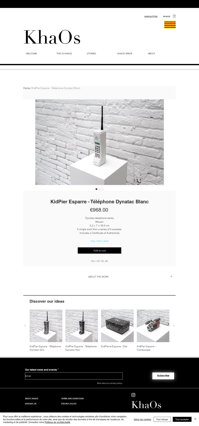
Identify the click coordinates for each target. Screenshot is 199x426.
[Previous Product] (25, 326)
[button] (174, 16)
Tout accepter (182, 419)
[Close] (195, 419)
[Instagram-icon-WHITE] (133, 395)
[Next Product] (174, 326)
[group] (99, 330)
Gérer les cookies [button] (142, 419)
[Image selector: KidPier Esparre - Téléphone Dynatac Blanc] (96, 189)
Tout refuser (162, 419)
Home (26, 88)
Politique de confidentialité (57, 422)
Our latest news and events (41, 370)
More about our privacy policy (109, 383)
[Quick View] (46, 325)
